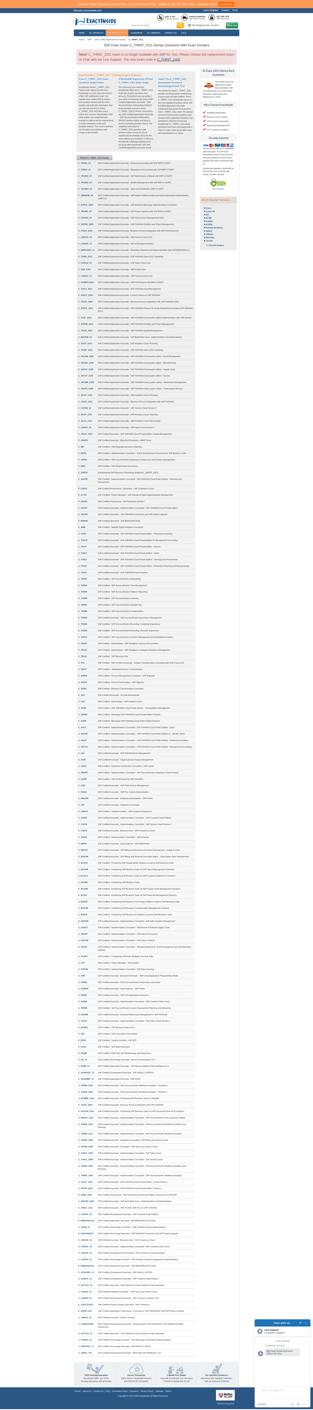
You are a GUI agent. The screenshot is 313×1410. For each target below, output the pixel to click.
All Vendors (153, 33)
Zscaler (209, 241)
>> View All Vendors (215, 245)
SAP (89, 39)
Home (81, 33)
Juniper (209, 221)
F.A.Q (183, 33)
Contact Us (98, 1391)
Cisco (208, 208)
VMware (209, 234)
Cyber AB (210, 211)
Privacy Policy (147, 1391)
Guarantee (136, 33)
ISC (207, 215)
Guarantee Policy (119, 1391)
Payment (134, 1391)
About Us (87, 1391)
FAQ (108, 1391)
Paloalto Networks (214, 228)
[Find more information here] (282, 1363)
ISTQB (209, 218)
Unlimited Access (117, 33)
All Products (96, 33)
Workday (210, 237)
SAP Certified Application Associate (110, 39)
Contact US (171, 33)
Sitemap (159, 1391)
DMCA (168, 1391)
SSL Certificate (218, 189)
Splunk (209, 231)
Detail (218, 97)
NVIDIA (209, 224)
